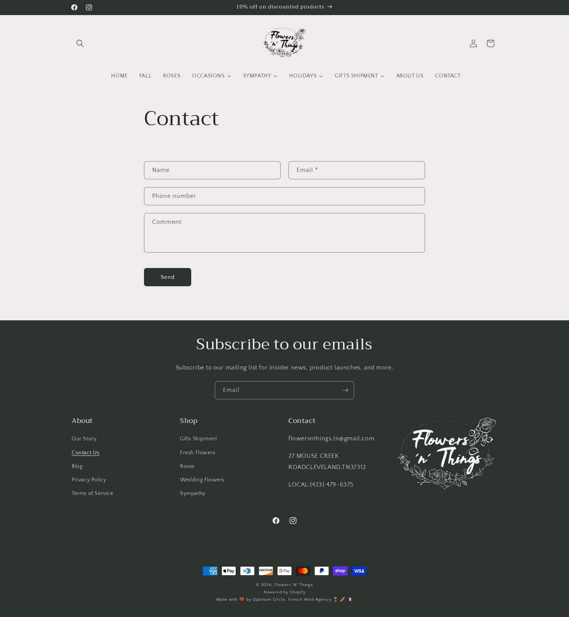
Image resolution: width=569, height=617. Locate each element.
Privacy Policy (89, 480)
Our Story (84, 439)
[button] (80, 43)
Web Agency (317, 599)
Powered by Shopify (285, 592)
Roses (187, 466)
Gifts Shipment (198, 439)
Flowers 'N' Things (293, 585)
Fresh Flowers (198, 453)
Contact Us (85, 453)
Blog (77, 466)
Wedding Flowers (202, 480)
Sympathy (193, 493)
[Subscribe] (345, 390)
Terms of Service (92, 493)
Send (168, 277)
